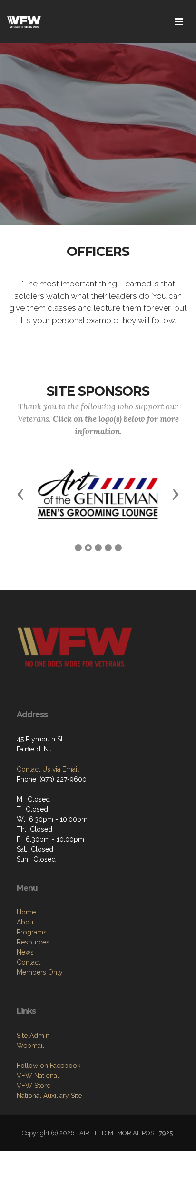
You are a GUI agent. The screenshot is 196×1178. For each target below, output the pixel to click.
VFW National (38, 1075)
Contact (28, 962)
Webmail (30, 1045)
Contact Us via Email (48, 769)
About (26, 922)
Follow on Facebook (48, 1065)
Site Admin (33, 1035)
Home (26, 912)
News (25, 952)
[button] (20, 493)
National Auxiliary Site (49, 1095)
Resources (33, 942)
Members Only (40, 972)
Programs (32, 932)
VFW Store (33, 1085)
